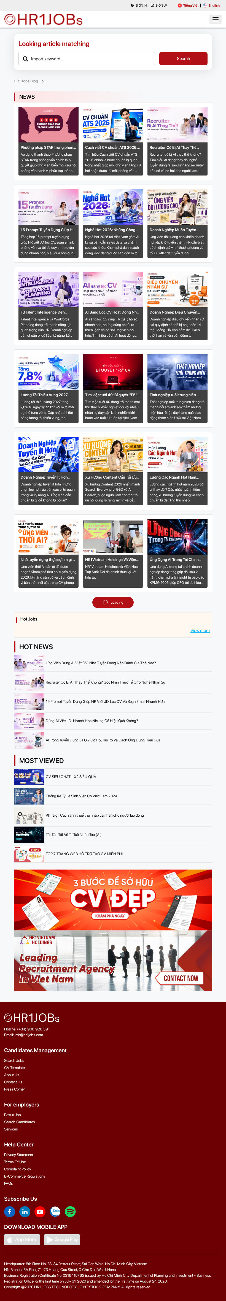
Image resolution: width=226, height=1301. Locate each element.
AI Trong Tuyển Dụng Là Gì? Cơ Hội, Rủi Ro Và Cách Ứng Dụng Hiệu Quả (103, 740)
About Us (11, 1075)
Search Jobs (14, 1060)
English (214, 5)
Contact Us (13, 1082)
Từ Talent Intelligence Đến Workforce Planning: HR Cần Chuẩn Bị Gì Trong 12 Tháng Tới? (48, 312)
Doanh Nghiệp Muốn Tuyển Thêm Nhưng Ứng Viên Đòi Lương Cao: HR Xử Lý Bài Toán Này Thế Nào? (175, 230)
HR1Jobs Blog (26, 81)
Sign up (162, 5)
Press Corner (14, 1089)
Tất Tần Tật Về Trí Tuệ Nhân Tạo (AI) (74, 834)
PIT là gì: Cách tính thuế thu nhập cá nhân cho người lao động (95, 815)
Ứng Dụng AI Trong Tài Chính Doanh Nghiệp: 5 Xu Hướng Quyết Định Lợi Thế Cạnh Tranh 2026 (176, 560)
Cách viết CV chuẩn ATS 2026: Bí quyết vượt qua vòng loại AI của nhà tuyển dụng (111, 147)
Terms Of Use (15, 1162)
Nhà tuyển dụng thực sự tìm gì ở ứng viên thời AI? (48, 560)
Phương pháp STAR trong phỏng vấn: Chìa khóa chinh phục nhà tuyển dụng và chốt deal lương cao (48, 147)
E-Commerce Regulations (24, 1176)
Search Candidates (19, 1122)
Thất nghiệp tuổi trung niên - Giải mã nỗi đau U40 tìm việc (174, 395)
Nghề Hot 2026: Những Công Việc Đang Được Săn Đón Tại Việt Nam (113, 230)
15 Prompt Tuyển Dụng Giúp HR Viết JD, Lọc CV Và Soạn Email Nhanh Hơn (48, 230)
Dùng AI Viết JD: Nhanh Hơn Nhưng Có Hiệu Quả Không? (92, 721)
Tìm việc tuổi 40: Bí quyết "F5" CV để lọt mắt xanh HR (111, 395)
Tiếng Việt (190, 5)
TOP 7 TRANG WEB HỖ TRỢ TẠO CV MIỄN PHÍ (84, 854)
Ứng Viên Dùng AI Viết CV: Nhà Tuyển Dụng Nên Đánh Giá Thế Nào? (101, 663)
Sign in (141, 5)
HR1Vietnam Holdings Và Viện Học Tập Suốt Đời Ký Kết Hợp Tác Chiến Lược (110, 560)
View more (200, 630)
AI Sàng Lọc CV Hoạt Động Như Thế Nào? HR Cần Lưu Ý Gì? (112, 312)
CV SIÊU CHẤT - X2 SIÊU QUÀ (71, 776)
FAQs (8, 1183)
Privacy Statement (18, 1154)
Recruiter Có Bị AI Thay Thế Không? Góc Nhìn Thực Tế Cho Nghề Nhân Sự (176, 147)
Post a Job (12, 1115)
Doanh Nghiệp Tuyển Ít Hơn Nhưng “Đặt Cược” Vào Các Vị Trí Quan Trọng (48, 477)
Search (183, 58)
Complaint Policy (17, 1169)
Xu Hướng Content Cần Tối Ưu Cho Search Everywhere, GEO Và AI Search (113, 477)
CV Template (14, 1067)
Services (11, 1129)
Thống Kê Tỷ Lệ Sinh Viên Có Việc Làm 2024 (81, 796)
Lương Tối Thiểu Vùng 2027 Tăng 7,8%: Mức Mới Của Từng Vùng (46, 395)
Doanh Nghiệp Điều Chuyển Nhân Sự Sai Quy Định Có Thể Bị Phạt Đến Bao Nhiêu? (177, 312)
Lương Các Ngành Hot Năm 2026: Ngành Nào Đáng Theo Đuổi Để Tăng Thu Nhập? (174, 477)
